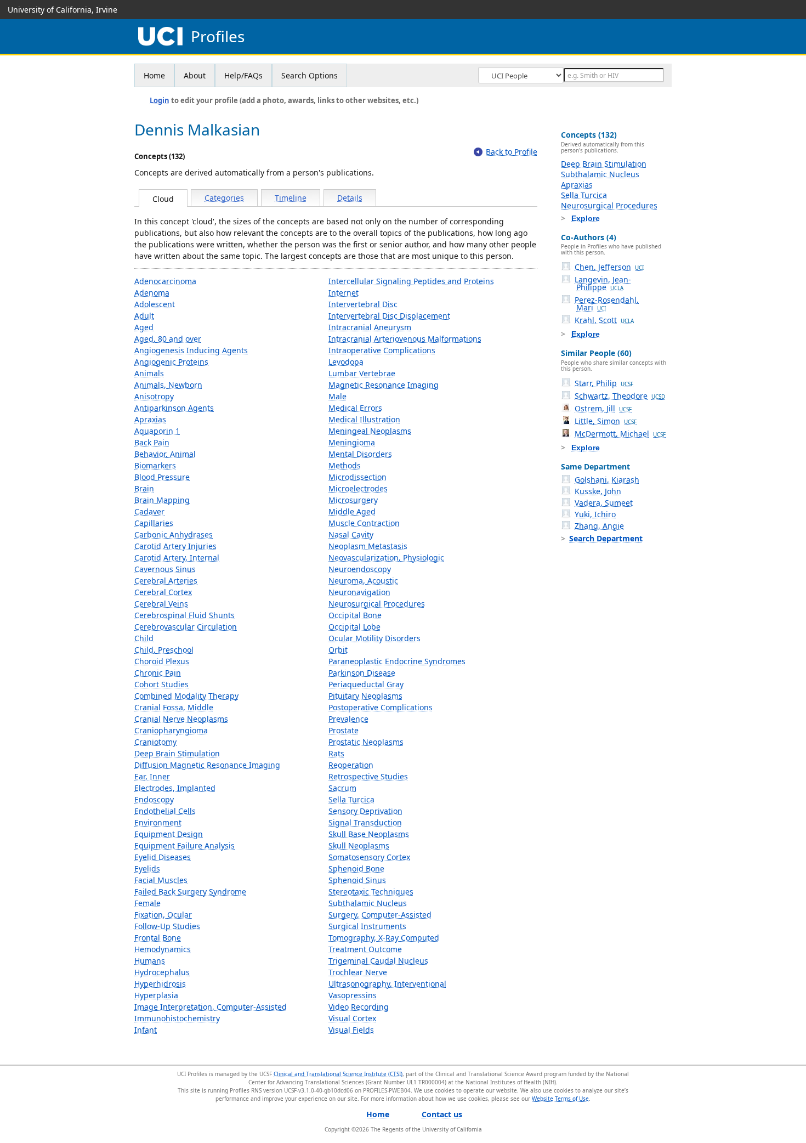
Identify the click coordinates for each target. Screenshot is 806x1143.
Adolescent (154, 304)
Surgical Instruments (367, 926)
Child (144, 638)
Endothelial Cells (165, 811)
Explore (585, 218)
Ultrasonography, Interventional (387, 983)
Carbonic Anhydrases (173, 534)
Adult (144, 315)
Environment (157, 822)
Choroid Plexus (161, 661)
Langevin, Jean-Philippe (603, 283)
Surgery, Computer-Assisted (380, 914)
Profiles (218, 36)
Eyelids (147, 868)
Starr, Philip (604, 383)
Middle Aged (352, 511)
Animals (149, 373)
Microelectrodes (358, 488)
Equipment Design (168, 834)
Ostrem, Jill (603, 408)
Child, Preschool (164, 649)
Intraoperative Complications (381, 350)
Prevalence (348, 719)
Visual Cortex (352, 1018)
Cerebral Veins (161, 603)
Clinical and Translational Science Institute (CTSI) (338, 1074)
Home (154, 75)
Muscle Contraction (364, 523)
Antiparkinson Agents (174, 408)
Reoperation (350, 765)
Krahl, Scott (604, 320)
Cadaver (149, 511)
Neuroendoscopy (359, 569)
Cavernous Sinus (165, 569)
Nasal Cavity (350, 534)
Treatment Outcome (365, 949)
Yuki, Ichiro (595, 514)
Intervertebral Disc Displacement (389, 315)
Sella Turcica (351, 799)
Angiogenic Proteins (171, 362)
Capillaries (153, 523)
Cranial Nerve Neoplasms (181, 719)
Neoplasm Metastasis (367, 546)
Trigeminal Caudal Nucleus (378, 960)
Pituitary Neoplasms (365, 696)
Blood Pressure (162, 477)
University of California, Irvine (62, 9)
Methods (344, 465)
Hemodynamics (162, 949)
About (195, 75)
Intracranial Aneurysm (369, 327)
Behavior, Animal (165, 454)
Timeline (290, 198)
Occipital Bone (355, 615)
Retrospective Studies (368, 776)
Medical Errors (355, 408)
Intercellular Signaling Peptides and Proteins (411, 281)
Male (337, 396)
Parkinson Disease (361, 672)
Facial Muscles (161, 880)
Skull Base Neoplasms (368, 834)
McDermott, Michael (620, 433)
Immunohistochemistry (177, 1018)
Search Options (309, 75)
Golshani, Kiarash (607, 479)
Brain (144, 488)
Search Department (606, 538)
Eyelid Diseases (162, 857)
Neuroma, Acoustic (363, 580)
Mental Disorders (360, 454)
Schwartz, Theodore (620, 396)
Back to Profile (511, 151)
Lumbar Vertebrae (361, 373)
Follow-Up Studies (167, 926)
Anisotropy (154, 396)
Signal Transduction (365, 822)
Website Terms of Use (560, 1098)
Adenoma (151, 292)
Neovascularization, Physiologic (386, 557)
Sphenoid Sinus (357, 880)
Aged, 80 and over (167, 338)
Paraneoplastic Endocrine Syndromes (397, 661)
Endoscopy (154, 799)
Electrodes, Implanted (174, 788)
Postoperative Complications (380, 707)
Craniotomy (155, 742)
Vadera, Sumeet (604, 502)
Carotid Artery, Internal (176, 557)
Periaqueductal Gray (366, 684)
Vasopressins (352, 995)
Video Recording (358, 1006)
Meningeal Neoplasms (369, 431)
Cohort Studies (161, 684)
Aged (144, 327)
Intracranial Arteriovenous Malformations (404, 338)
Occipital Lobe (354, 626)
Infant (145, 1030)
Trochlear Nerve (357, 972)
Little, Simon (606, 421)
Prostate (343, 730)
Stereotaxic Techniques (370, 891)
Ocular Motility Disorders (374, 638)
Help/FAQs (243, 75)
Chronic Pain (157, 672)
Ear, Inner (152, 776)
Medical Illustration (364, 419)
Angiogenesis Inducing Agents (191, 350)
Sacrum (342, 788)
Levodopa (346, 362)
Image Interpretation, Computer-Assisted (210, 1006)
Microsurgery (353, 500)
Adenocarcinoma (165, 281)
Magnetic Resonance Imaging (383, 385)
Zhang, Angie (599, 525)
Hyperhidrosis (160, 983)
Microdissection (357, 477)
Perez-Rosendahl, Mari (607, 304)
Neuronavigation (359, 592)
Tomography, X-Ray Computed (383, 937)
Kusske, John (598, 491)
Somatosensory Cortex (369, 857)
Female (147, 903)
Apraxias (150, 419)
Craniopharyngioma (171, 730)
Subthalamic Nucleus (367, 903)
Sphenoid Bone (356, 868)
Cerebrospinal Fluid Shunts (184, 615)
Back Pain (151, 442)
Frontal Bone (157, 937)
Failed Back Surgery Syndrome (190, 891)
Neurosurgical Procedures (376, 603)
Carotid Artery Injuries (175, 546)
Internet (343, 292)
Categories (224, 198)
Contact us (442, 1114)
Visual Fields (351, 1030)
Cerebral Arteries (165, 580)
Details (349, 198)
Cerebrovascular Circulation (185, 626)
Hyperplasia (156, 995)
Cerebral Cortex (163, 592)
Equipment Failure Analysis (184, 845)
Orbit (338, 649)
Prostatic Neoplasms (366, 742)
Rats (336, 753)
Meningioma (351, 442)
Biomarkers (155, 465)
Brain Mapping (162, 500)
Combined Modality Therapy (186, 696)
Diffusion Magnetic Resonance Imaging (207, 765)
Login (159, 100)
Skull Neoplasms (358, 845)
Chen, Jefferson (609, 267)
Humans (149, 960)
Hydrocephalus (162, 972)
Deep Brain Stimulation (177, 753)
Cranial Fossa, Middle (173, 707)
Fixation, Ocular (163, 914)
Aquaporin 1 (157, 431)
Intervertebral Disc (363, 304)
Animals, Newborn (168, 385)
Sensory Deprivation (365, 811)
